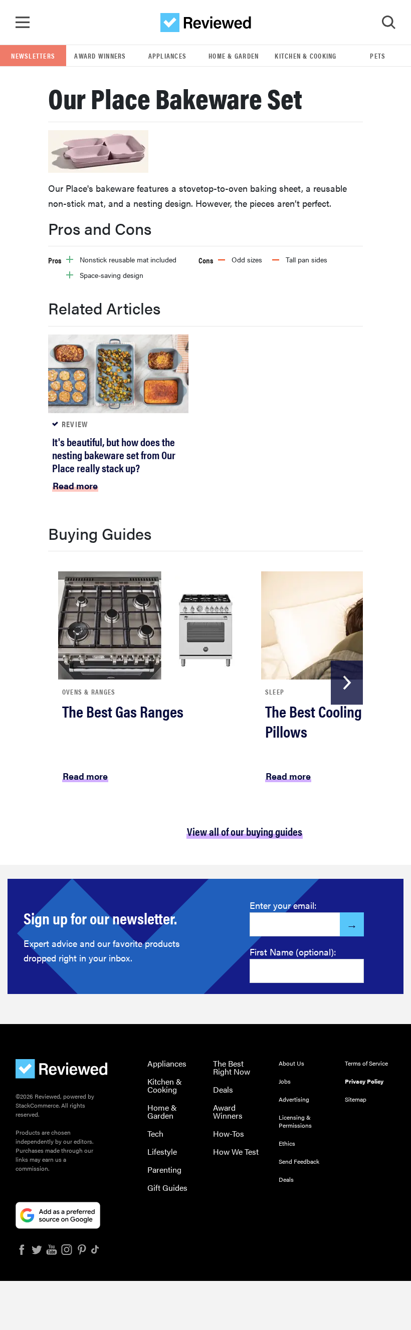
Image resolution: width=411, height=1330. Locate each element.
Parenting (164, 1169)
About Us (291, 1063)
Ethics (287, 1143)
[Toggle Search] (388, 23)
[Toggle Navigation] (23, 23)
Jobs (285, 1081)
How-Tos (228, 1133)
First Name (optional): (293, 951)
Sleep (274, 691)
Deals (223, 1089)
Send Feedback (299, 1161)
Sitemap (355, 1099)
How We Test (236, 1151)
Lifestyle (162, 1151)
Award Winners (100, 56)
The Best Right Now (231, 1067)
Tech (155, 1133)
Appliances (167, 56)
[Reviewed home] (205, 22)
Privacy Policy (364, 1081)
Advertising (294, 1099)
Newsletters (33, 56)
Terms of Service (366, 1063)
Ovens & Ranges (89, 691)
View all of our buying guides (244, 831)
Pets (377, 56)
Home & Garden (234, 56)
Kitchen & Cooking (305, 56)
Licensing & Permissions (295, 1121)
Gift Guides (167, 1187)
